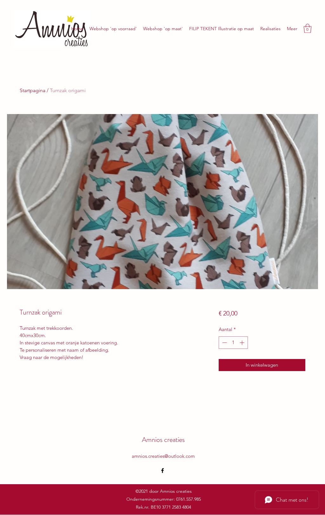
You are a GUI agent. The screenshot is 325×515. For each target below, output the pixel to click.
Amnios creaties (163, 439)
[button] (307, 28)
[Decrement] (224, 343)
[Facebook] (162, 470)
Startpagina (32, 90)
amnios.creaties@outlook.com (163, 456)
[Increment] (242, 343)
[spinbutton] (233, 343)
